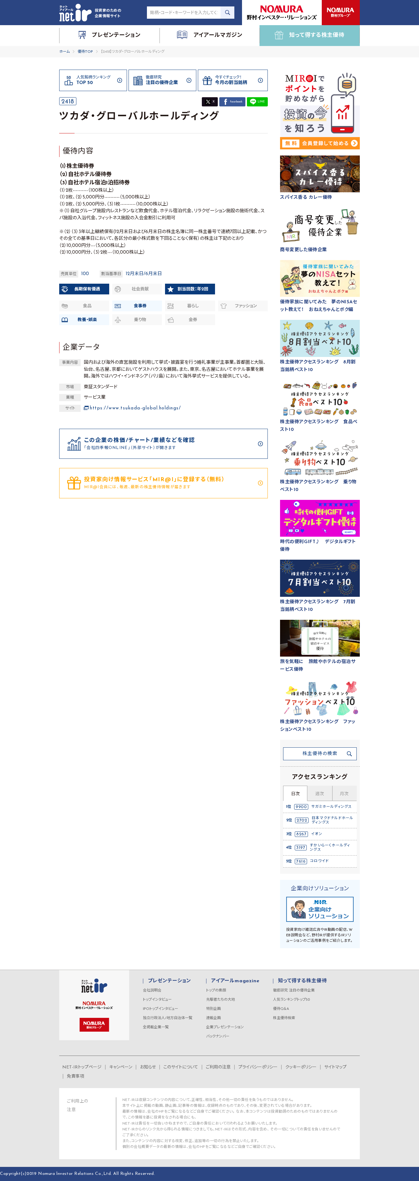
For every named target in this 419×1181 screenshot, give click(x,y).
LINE (261, 101)
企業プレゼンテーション (225, 1027)
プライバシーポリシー (258, 1067)
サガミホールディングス (331, 807)
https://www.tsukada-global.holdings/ (135, 408)
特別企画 (213, 1009)
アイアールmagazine (235, 981)
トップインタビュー (157, 1000)
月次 (344, 794)
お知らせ (148, 1067)
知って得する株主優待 (302, 981)
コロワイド (319, 861)
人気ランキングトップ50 (291, 1000)
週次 (319, 794)
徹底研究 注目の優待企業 (294, 990)
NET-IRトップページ (82, 1067)
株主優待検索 (284, 1018)
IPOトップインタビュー (160, 1009)
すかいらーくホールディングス (330, 848)
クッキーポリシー (301, 1067)
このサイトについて (180, 1067)
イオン (316, 834)
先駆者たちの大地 (220, 1000)
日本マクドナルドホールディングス (332, 820)
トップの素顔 (216, 990)
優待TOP (85, 52)
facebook (236, 101)
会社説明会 (152, 990)
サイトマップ (335, 1067)
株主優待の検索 (320, 754)
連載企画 (213, 1018)
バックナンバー (217, 1036)
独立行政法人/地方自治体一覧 (167, 1018)
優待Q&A (281, 1009)
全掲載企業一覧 (156, 1027)
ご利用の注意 (218, 1067)
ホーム (64, 52)
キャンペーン (120, 1067)
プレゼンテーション (169, 981)
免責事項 (75, 1076)
